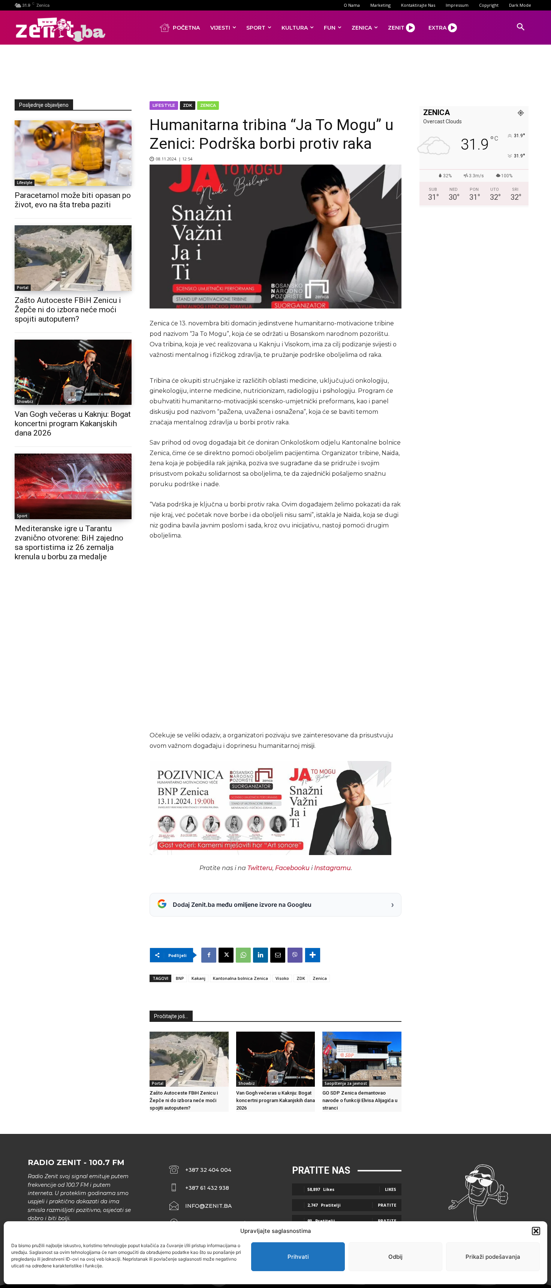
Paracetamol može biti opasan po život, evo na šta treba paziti (73, 200)
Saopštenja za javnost (346, 1083)
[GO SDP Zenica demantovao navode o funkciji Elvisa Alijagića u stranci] (361, 1059)
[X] (226, 955)
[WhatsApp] (243, 955)
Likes (390, 1189)
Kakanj (198, 978)
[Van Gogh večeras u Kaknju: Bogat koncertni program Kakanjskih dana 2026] (73, 372)
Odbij (395, 1256)
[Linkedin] (260, 955)
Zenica (208, 105)
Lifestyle (24, 182)
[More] (312, 955)
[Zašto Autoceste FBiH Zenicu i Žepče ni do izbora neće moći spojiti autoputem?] (73, 258)
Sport (22, 515)
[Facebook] (208, 955)
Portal (22, 287)
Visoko (282, 978)
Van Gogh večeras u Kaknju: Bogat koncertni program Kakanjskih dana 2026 (73, 423)
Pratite (387, 1205)
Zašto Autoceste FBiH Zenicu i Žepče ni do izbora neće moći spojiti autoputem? (68, 309)
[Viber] (294, 955)
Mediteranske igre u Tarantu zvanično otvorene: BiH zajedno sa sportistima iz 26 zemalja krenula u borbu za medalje (69, 542)
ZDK (187, 105)
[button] (536, 1231)
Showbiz (25, 401)
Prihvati (298, 1256)
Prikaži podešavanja (493, 1256)
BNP (180, 978)
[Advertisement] (275, 70)
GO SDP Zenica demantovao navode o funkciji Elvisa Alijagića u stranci (359, 1100)
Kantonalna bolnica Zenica (240, 978)
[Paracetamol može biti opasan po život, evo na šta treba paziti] (73, 153)
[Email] (277, 955)
